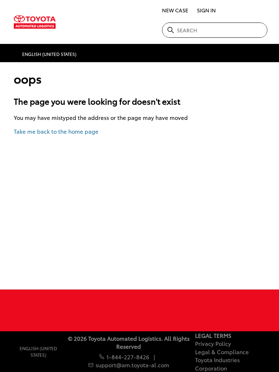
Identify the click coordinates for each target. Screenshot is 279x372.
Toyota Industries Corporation (217, 364)
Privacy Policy (213, 343)
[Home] (32, 22)
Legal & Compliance (222, 352)
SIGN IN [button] (206, 10)
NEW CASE (175, 10)
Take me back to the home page (56, 131)
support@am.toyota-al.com (132, 365)
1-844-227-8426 (127, 357)
